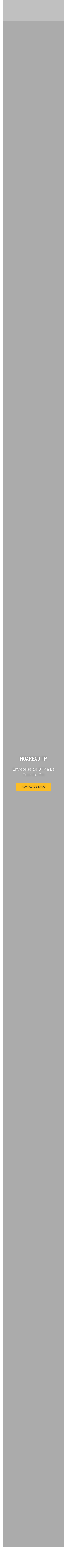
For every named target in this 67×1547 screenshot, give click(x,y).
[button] (62, 10)
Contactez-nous (33, 786)
